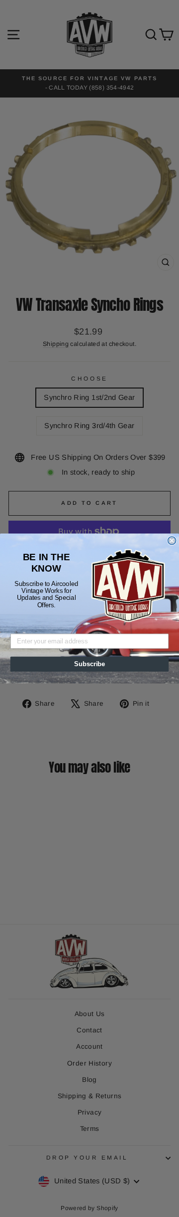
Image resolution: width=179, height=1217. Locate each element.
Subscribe (89, 664)
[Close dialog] (172, 540)
